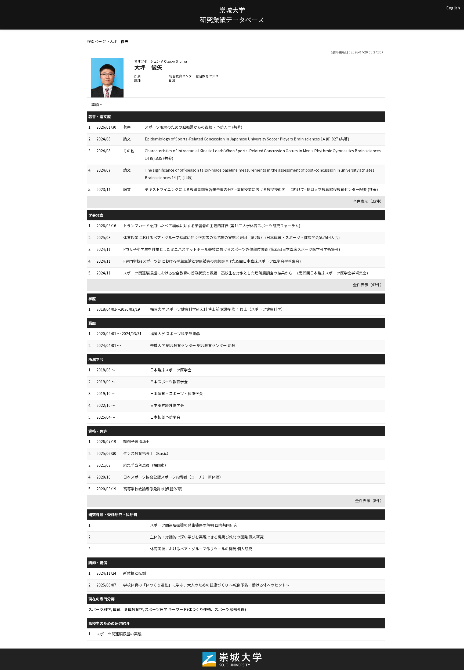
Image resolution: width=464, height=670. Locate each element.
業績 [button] (95, 104)
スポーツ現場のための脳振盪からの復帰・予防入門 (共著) (193, 127)
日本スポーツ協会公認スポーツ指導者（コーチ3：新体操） (173, 477)
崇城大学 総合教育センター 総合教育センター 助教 (192, 345)
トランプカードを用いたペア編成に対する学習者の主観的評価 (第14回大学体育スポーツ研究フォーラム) (211, 225)
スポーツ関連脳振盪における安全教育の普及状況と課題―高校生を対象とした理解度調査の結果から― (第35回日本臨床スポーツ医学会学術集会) (245, 273)
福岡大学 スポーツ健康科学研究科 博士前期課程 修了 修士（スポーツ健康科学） (217, 309)
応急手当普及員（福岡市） (145, 465)
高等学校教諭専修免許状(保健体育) (152, 488)
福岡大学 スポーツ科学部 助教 (175, 333)
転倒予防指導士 (136, 441)
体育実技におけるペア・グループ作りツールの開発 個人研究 (201, 548)
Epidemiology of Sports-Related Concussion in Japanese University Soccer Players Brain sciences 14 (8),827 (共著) (247, 139)
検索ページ (96, 41)
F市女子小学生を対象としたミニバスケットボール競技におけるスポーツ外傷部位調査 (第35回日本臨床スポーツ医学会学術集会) (231, 249)
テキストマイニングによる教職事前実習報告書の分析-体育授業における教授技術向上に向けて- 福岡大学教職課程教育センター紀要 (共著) (261, 189)
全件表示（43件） (368, 284)
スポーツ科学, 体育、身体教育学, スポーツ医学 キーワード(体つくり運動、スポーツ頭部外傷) (167, 609)
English (453, 7)
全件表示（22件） (368, 201)
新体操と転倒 (134, 573)
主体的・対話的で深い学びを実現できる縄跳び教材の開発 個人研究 (207, 536)
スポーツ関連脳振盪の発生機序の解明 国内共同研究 (193, 525)
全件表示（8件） (369, 500)
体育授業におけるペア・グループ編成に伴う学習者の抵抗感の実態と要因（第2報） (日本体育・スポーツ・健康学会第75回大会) (231, 237)
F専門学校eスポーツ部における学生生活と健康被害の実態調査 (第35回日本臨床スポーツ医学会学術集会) (212, 261)
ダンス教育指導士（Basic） (147, 453)
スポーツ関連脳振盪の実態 (119, 633)
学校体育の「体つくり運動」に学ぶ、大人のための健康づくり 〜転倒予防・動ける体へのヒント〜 (206, 585)
